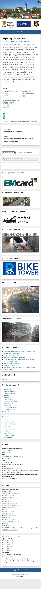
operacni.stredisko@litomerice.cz (26, 559)
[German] (8, 150)
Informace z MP (8, 393)
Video (5, 411)
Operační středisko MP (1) (25, 41)
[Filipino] (13, 150)
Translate (29, 152)
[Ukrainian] (15, 150)
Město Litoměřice (8, 421)
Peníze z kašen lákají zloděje (11, 355)
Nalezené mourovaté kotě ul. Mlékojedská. (15, 357)
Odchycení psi (7, 397)
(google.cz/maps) (7, 458)
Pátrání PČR (7, 431)
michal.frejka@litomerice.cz (9, 530)
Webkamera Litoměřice (10, 425)
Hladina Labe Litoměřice (10, 429)
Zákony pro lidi (8, 437)
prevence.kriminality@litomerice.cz (11, 505)
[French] (10, 150)
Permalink (34, 121)
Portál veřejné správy (9, 435)
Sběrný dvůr (7, 427)
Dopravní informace (9, 391)
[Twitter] (20, 115)
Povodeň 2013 (7, 399)
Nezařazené (7, 395)
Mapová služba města (10, 423)
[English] (6, 150)
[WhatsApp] (20, 117)
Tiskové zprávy (10, 409)
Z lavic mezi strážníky (9, 365)
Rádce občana (8, 403)
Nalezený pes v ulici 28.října (11, 363)
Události (12, 121)
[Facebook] (20, 113)
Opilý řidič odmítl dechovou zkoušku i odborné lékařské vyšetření (11, 102)
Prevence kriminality (9, 401)
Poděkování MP (10, 407)
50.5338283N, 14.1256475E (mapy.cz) (12, 456)
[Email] (20, 119)
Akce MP (6, 389)
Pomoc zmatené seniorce (10, 91)
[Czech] (3, 150)
